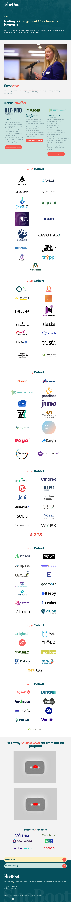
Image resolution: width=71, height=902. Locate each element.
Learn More (10, 859)
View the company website (13, 147)
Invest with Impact (13, 866)
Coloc (40, 895)
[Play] (35, 767)
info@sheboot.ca (9, 892)
